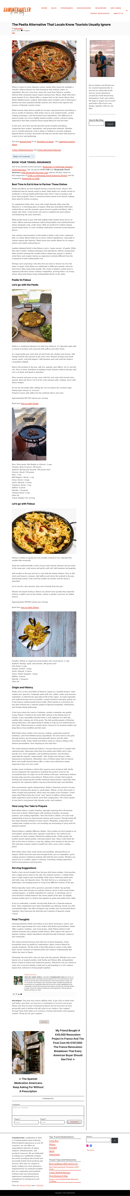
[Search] (114, 1140)
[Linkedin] (18, 994)
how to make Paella (29, 403)
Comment (16, 1104)
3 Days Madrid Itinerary (22, 150)
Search (110, 124)
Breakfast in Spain (45, 141)
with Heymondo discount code (34, 172)
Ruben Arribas (18, 28)
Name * (17, 1119)
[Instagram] (14, 994)
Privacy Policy (25, 1185)
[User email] (21, 994)
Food (13, 32)
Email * (43, 1119)
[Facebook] (16, 994)
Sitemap (40, 1185)
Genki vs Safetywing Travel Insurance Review (47, 175)
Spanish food (25, 141)
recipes (44, 1022)
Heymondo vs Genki (30, 178)
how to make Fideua (30, 607)
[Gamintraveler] (17, 10)
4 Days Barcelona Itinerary (49, 150)
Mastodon (90, 1150)
